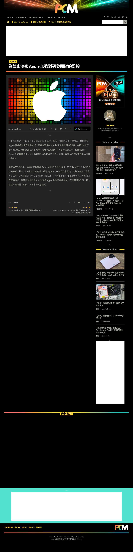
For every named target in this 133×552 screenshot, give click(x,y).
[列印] (70, 128)
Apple (16, 202)
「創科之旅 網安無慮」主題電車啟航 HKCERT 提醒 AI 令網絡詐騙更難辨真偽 (110, 234)
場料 (97, 278)
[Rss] (126, 17)
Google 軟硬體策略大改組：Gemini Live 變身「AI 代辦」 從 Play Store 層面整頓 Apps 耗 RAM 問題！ (109, 202)
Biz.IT (98, 226)
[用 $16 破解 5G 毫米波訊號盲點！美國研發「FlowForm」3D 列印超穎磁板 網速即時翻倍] (110, 154)
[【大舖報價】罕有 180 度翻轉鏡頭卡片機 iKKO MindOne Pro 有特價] (110, 261)
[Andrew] (110, 115)
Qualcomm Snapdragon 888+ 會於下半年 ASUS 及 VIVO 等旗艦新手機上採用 (72, 211)
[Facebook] (104, 17)
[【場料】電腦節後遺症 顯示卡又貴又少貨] (110, 292)
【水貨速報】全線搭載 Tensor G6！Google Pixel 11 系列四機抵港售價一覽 (109, 330)
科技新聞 (13, 62)
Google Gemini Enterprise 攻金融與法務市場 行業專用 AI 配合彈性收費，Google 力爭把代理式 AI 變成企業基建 (109, 219)
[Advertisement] (66, 40)
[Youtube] (111, 17)
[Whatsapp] (119, 17)
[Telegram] (61, 128)
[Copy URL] (65, 128)
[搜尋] (125, 22)
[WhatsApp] (56, 128)
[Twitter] (123, 17)
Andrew (18, 129)
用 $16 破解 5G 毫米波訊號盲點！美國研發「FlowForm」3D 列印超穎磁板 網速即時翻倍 (110, 167)
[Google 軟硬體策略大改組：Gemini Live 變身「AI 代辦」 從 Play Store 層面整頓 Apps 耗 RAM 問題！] (110, 187)
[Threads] (115, 17)
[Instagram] (108, 17)
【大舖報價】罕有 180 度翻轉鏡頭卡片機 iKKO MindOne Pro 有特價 (110, 274)
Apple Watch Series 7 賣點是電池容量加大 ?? (25, 210)
